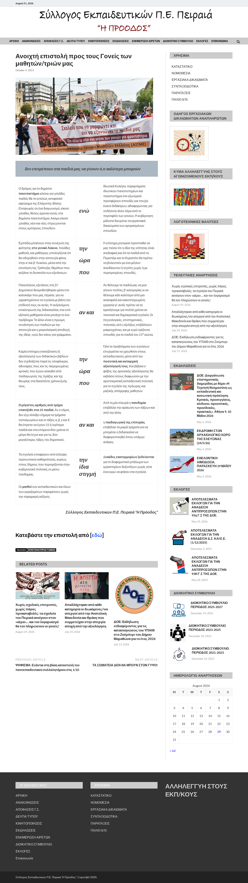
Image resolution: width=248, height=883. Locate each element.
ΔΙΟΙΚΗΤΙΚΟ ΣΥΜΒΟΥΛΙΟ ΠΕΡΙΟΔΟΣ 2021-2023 (210, 650)
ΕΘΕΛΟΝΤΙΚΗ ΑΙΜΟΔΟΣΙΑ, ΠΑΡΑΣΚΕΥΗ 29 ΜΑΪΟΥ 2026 (214, 464)
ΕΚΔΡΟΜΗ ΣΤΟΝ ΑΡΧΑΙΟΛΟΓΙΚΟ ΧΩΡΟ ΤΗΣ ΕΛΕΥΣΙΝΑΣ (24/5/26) (213, 436)
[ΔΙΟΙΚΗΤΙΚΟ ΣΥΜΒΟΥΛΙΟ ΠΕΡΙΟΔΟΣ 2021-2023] (179, 649)
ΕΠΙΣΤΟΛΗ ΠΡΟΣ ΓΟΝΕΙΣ (41, 549)
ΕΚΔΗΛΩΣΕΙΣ (121, 41)
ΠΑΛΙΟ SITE (180, 99)
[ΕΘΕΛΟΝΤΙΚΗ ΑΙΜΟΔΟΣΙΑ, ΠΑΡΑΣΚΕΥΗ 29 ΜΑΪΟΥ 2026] (182, 458)
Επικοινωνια (219, 41)
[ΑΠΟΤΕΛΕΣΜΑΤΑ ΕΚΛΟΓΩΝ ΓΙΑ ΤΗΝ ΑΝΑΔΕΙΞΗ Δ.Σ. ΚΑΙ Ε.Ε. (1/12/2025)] (179, 531)
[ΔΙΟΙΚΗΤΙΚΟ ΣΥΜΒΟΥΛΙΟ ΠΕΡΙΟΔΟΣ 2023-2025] (178, 626)
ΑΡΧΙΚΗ (14, 41)
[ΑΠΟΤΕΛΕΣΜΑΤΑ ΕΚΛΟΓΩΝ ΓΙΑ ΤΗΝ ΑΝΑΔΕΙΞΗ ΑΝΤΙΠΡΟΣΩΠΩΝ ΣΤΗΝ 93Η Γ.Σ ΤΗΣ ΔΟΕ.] (179, 558)
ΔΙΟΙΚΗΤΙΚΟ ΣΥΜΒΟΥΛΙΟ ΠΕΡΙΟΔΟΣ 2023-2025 (207, 627)
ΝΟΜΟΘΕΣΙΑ (181, 73)
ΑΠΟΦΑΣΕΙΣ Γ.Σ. (54, 41)
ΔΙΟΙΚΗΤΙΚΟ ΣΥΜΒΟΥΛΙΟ (178, 41)
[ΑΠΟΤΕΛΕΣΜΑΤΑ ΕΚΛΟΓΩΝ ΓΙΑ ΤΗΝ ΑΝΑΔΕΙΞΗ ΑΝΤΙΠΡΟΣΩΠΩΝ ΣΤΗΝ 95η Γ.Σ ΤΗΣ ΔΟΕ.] (179, 499)
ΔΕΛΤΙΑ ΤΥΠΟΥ (76, 41)
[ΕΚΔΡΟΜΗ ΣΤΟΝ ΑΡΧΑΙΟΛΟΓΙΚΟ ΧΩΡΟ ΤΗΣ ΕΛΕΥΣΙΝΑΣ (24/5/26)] (182, 431)
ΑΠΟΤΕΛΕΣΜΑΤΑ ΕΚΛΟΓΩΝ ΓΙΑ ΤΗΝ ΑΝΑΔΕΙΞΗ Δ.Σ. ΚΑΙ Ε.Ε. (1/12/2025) (208, 536)
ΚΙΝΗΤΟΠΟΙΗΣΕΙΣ (98, 41)
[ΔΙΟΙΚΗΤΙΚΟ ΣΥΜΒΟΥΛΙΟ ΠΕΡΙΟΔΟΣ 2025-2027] (179, 603)
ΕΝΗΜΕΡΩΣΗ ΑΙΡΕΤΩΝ (146, 41)
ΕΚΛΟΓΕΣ (202, 41)
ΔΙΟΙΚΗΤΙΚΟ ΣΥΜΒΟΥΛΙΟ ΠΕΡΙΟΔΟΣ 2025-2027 (209, 605)
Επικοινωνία (24, 858)
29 (219, 731)
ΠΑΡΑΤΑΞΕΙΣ (181, 93)
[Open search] (238, 42)
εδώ (97, 535)
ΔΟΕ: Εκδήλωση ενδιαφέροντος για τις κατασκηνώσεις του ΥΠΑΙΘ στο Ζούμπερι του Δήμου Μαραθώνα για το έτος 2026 (135, 630)
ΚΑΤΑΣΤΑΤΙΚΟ (182, 66)
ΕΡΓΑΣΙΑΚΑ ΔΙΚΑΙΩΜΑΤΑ (190, 79)
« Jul (173, 750)
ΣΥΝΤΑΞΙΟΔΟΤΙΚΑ (185, 86)
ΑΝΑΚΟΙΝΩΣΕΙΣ (31, 41)
